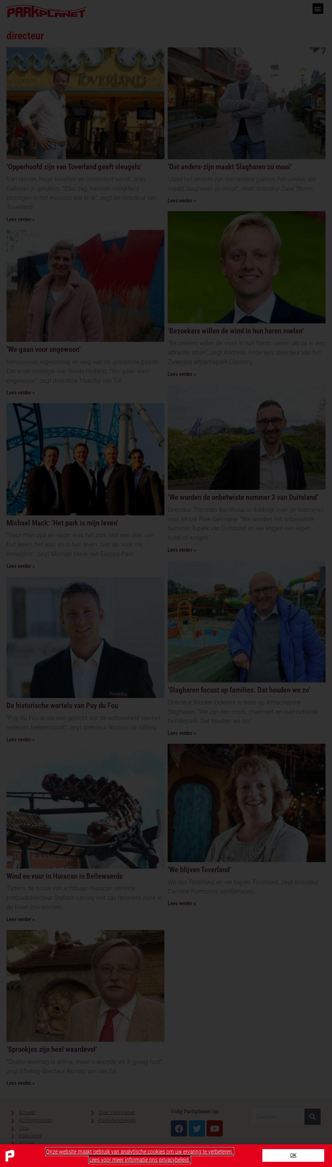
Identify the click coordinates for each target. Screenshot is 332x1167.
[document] (166, 583)
